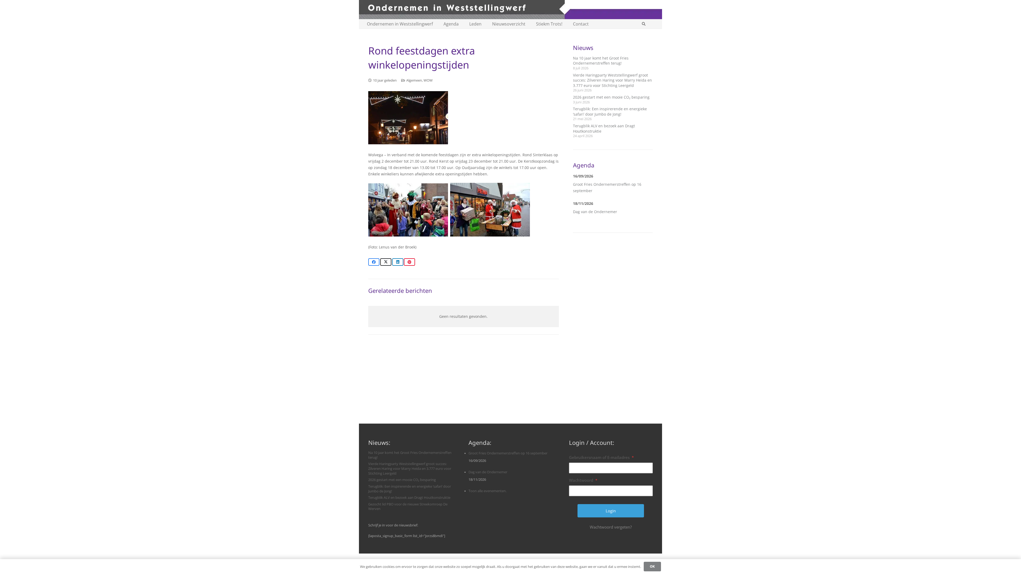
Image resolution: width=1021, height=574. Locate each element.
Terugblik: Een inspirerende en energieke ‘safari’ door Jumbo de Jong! (610, 111)
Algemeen (414, 80)
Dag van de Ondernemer (595, 211)
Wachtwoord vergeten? (611, 527)
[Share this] (373, 262)
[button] (643, 24)
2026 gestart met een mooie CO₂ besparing (611, 97)
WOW (428, 80)
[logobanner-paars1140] (510, 9)
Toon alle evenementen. (487, 491)
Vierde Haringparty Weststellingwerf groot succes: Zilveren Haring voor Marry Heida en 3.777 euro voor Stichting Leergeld (612, 80)
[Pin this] (409, 262)
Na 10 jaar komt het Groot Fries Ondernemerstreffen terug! (601, 61)
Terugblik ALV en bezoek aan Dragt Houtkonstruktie (409, 497)
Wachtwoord (583, 480)
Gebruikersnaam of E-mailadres (601, 457)
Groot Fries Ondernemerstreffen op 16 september (507, 453)
